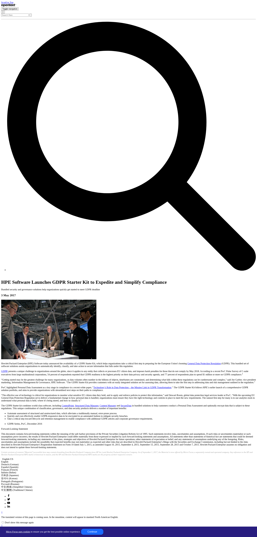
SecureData (126, 405)
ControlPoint (68, 405)
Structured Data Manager (86, 405)
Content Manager (108, 405)
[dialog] (128, 517)
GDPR (4, 371)
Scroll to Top (7, 2)
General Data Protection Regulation (204, 363)
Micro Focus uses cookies (18, 531)
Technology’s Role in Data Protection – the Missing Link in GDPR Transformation (132, 387)
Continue (92, 531)
